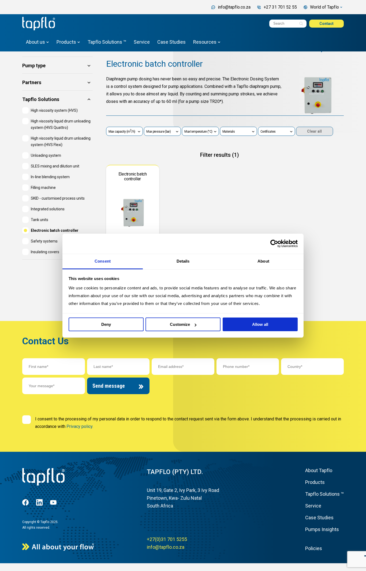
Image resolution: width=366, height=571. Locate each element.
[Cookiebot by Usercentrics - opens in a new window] (274, 244)
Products (66, 42)
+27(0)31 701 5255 (167, 539)
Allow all (260, 324)
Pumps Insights (322, 529)
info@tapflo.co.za (165, 547)
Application (35, 48)
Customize (180, 324)
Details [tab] (183, 261)
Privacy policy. (79, 426)
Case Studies (171, 42)
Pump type (34, 65)
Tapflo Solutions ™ (107, 42)
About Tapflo (318, 470)
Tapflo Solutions (40, 99)
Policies (313, 548)
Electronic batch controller (154, 64)
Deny (106, 324)
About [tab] (263, 261)
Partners (31, 82)
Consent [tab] (103, 261)
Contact (326, 23)
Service (142, 42)
